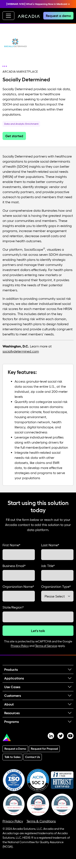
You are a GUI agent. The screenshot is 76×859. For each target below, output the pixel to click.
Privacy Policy (20, 645)
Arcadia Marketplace (20, 71)
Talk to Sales (12, 757)
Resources (12, 713)
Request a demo (58, 16)
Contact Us (32, 757)
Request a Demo (15, 748)
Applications (14, 678)
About (9, 704)
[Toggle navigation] (8, 15)
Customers (12, 695)
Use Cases (12, 687)
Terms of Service (46, 645)
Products (11, 669)
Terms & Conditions (41, 821)
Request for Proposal (44, 748)
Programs (11, 721)
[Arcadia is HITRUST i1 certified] (62, 780)
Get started (14, 136)
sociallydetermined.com (21, 351)
